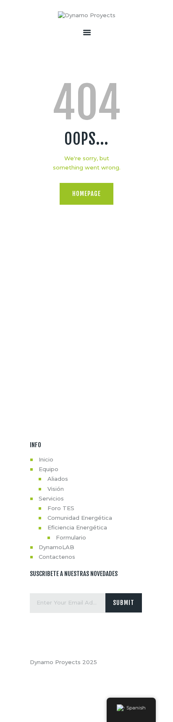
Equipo (48, 469)
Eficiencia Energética (77, 527)
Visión (55, 488)
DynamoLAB (56, 547)
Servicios (51, 498)
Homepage (86, 194)
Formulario (71, 537)
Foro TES (60, 508)
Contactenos (57, 556)
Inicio (46, 459)
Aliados (57, 478)
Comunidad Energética (79, 517)
